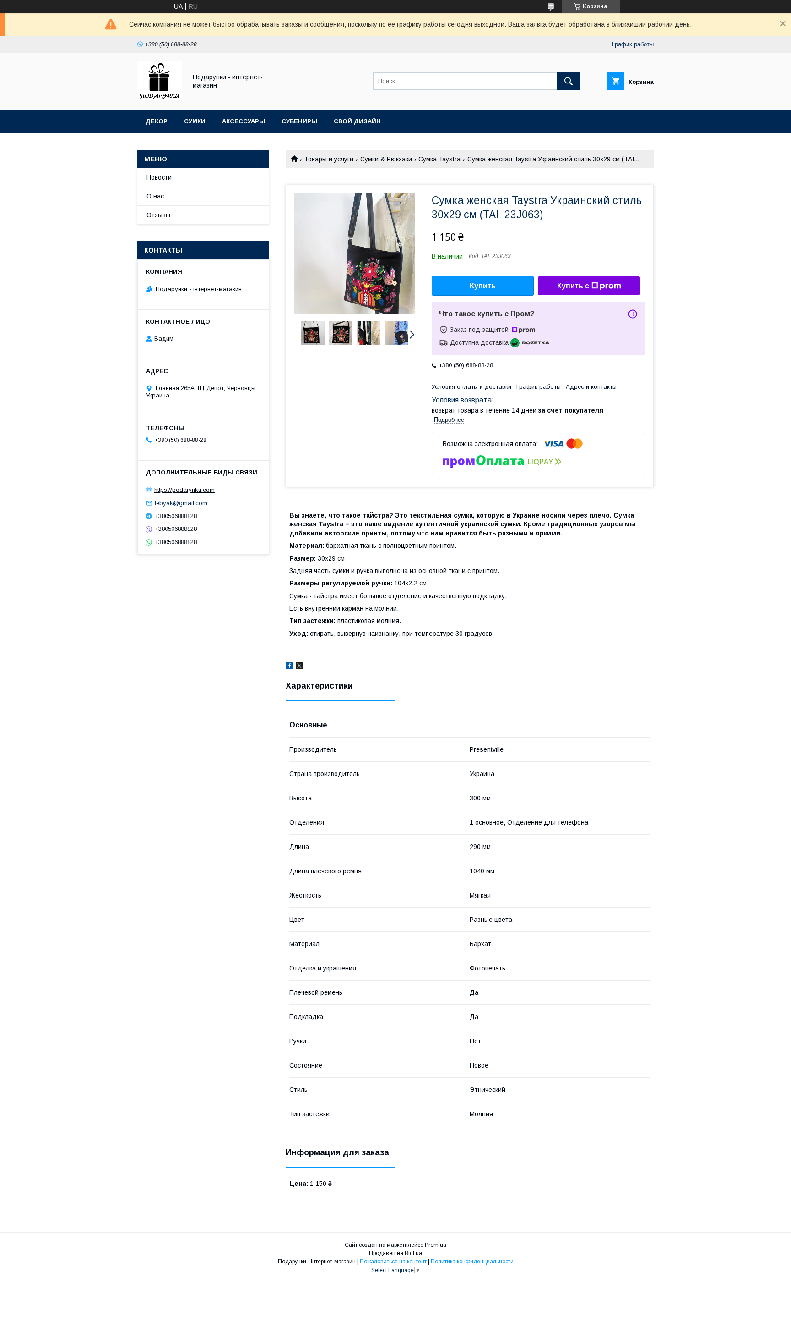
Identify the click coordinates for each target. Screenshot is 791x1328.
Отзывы (158, 215)
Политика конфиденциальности (472, 1261)
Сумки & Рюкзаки (386, 159)
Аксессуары (243, 121)
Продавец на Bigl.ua (395, 1253)
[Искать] (568, 81)
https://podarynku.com (184, 489)
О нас (155, 196)
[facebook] (289, 667)
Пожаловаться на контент (393, 1261)
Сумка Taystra (439, 159)
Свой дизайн (357, 121)
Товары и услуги (328, 159)
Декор (157, 121)
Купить (483, 286)
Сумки (195, 121)
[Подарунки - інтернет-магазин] (159, 97)
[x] (299, 667)
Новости (159, 177)
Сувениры (299, 121)
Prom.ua (435, 1245)
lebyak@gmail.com (181, 503)
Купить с (573, 286)
